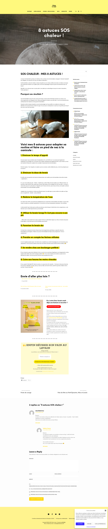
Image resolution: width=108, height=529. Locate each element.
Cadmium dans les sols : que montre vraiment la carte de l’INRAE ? (79, 87)
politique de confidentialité (48, 371)
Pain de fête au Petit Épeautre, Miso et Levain (31, 286)
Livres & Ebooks (37, 11)
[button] (105, 510)
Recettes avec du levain (77, 165)
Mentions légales (72, 518)
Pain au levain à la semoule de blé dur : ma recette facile (56, 287)
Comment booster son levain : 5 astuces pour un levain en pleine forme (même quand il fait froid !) (80, 100)
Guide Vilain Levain (76, 163)
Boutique (29, 11)
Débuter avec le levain (77, 161)
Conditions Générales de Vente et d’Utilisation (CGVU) (43, 518)
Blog (58, 11)
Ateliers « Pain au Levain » (49, 11)
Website (31, 479)
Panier (70, 11)
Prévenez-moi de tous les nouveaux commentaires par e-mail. (45, 491)
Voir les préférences (100, 523)
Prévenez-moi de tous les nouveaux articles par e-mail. (44, 494)
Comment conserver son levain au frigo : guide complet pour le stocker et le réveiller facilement (80, 127)
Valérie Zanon (44, 44)
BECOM (63, 522)
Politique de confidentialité (90, 526)
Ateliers (74, 159)
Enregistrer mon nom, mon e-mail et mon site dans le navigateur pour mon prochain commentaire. (53, 486)
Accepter (80, 523)
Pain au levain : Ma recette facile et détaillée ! (32, 278)
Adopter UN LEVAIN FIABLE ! (54, 306)
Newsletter (64, 11)
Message (31, 458)
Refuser (89, 523)
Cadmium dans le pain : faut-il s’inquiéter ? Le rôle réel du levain (80, 92)
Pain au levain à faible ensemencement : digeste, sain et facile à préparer (80, 115)
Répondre (45, 446)
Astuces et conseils (63, 44)
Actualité (74, 155)
